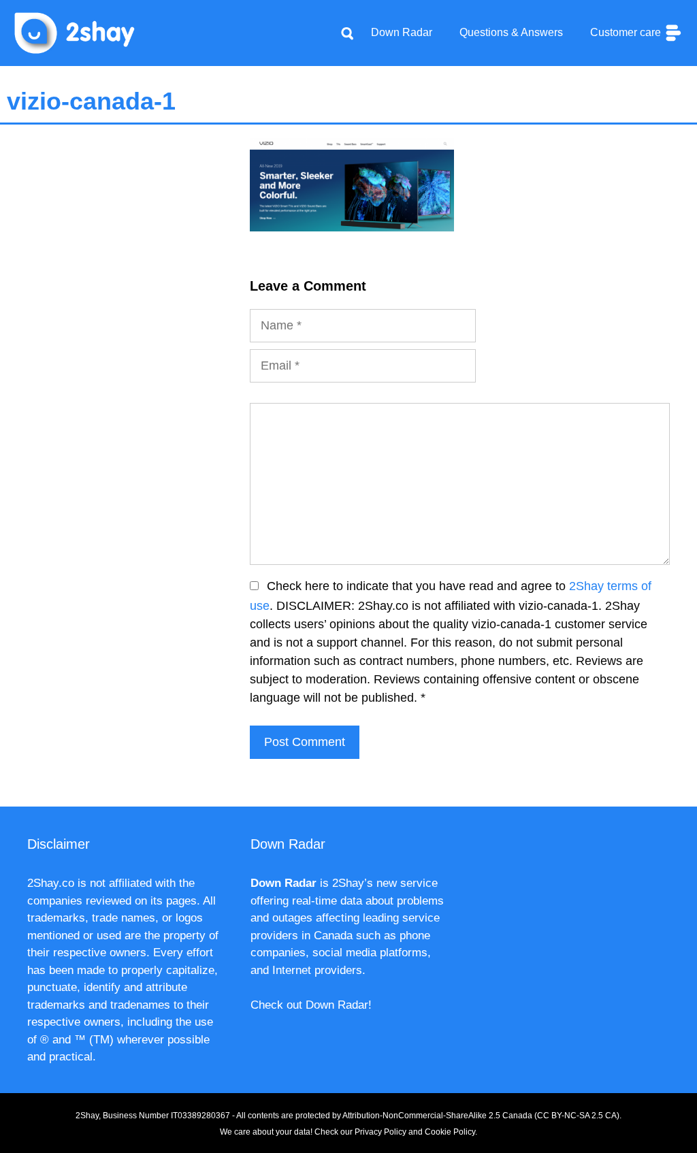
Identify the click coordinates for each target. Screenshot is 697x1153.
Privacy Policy (380, 1132)
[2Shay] (75, 32)
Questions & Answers (511, 32)
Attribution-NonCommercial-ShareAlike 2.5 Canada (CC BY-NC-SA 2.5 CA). (481, 1115)
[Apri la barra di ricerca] (347, 32)
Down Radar (401, 32)
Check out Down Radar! (311, 1004)
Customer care (627, 32)
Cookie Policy (450, 1132)
